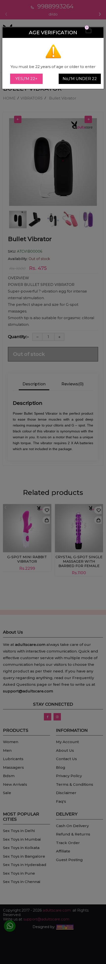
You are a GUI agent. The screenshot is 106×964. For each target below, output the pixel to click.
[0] (88, 32)
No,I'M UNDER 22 (80, 78)
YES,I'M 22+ (26, 78)
